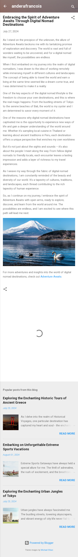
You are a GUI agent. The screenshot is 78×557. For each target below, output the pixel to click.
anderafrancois (27, 6)
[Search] (73, 7)
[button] (73, 18)
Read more (67, 433)
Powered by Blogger (41, 542)
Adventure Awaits (50, 276)
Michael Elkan (47, 550)
